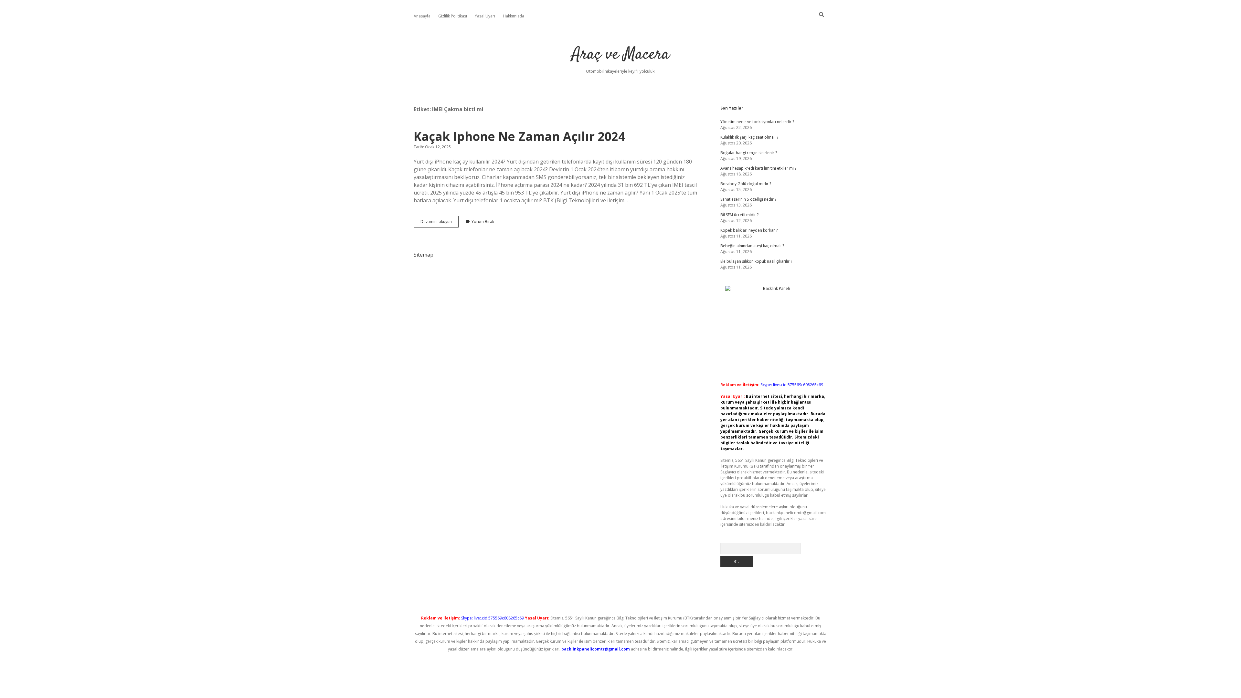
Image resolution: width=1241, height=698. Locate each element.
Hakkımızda (513, 16)
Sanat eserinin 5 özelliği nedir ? (748, 199)
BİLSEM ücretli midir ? (739, 214)
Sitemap (423, 254)
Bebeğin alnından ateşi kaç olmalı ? (752, 246)
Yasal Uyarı (485, 16)
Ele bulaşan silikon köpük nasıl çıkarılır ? (756, 261)
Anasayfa (422, 16)
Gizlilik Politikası (452, 16)
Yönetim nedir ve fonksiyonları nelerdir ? (757, 121)
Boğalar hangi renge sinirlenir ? (748, 152)
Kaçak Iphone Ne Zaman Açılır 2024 (519, 136)
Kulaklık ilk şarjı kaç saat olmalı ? (749, 137)
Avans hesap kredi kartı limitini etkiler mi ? (758, 168)
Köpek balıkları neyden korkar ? (749, 230)
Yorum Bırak (483, 221)
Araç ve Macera (621, 55)
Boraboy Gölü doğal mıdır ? (745, 183)
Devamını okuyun (439, 222)
